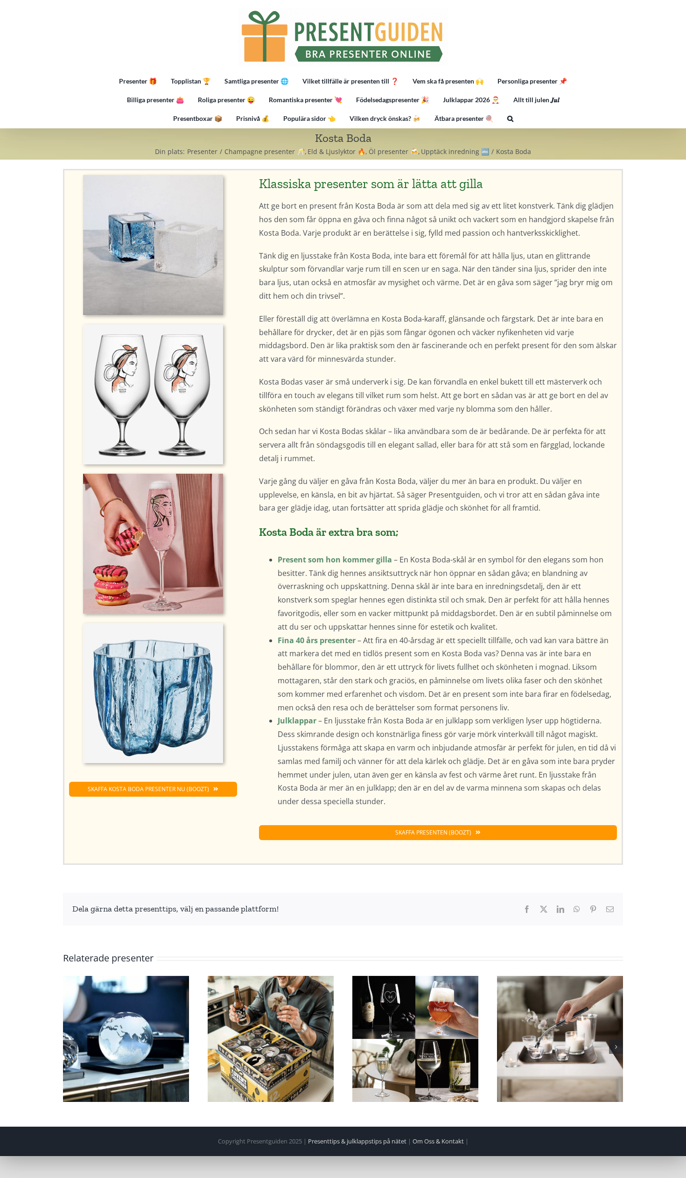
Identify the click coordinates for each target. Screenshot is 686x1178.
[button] (510, 118)
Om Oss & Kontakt (438, 1141)
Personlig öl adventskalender (270, 1039)
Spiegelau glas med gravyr (415, 1039)
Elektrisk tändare (560, 1039)
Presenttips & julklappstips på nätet (357, 1141)
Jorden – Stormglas (126, 1039)
